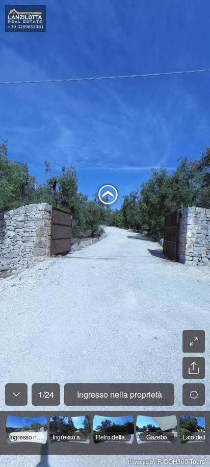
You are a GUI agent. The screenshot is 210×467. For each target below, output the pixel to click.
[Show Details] (193, 394)
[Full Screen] (193, 341)
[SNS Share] (193, 368)
